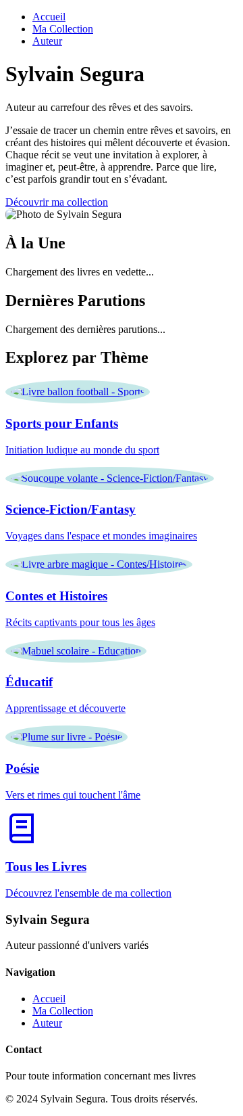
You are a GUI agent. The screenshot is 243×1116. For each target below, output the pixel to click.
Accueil (48, 16)
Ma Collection (62, 29)
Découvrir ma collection (56, 202)
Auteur (47, 41)
